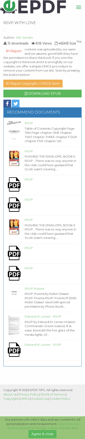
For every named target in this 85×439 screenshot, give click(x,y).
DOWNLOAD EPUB (44, 93)
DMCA (25, 398)
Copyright (10, 398)
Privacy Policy (29, 394)
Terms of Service (53, 394)
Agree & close (42, 434)
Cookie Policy (60, 398)
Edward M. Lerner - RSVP (43, 316)
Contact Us (40, 398)
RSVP (29, 123)
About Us (10, 394)
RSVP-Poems (34, 288)
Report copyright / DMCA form (35, 83)
